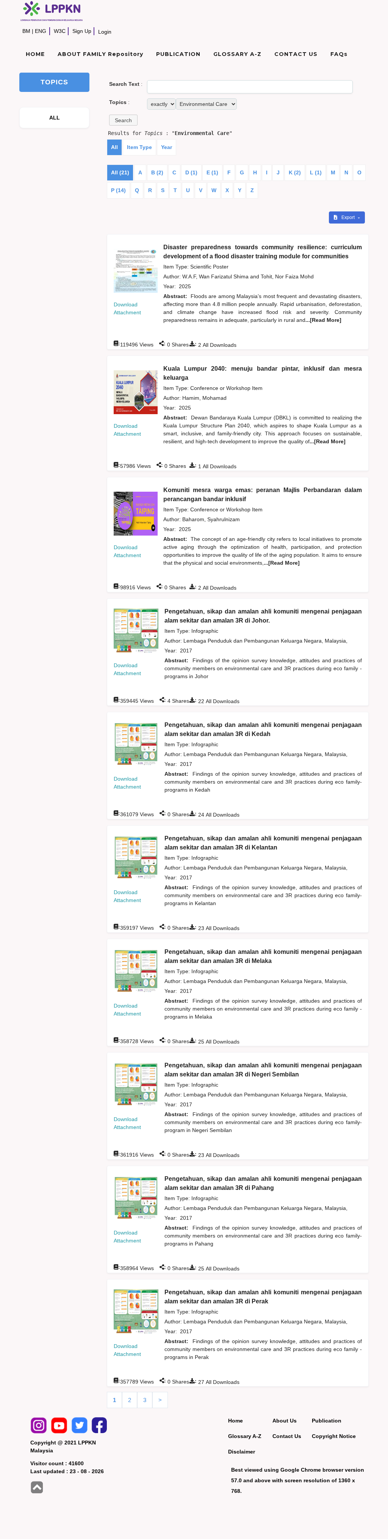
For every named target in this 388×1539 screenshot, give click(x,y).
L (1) (316, 172)
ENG (40, 31)
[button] (123, 120)
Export (348, 217)
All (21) (120, 172)
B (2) (157, 172)
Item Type (139, 147)
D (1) (191, 172)
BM (26, 31)
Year (166, 147)
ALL (54, 118)
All (114, 147)
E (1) (212, 172)
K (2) (295, 172)
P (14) (118, 190)
